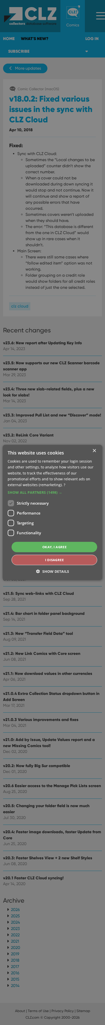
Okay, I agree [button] (54, 547)
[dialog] (52, 512)
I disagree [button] (54, 560)
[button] (52, 492)
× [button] (94, 451)
